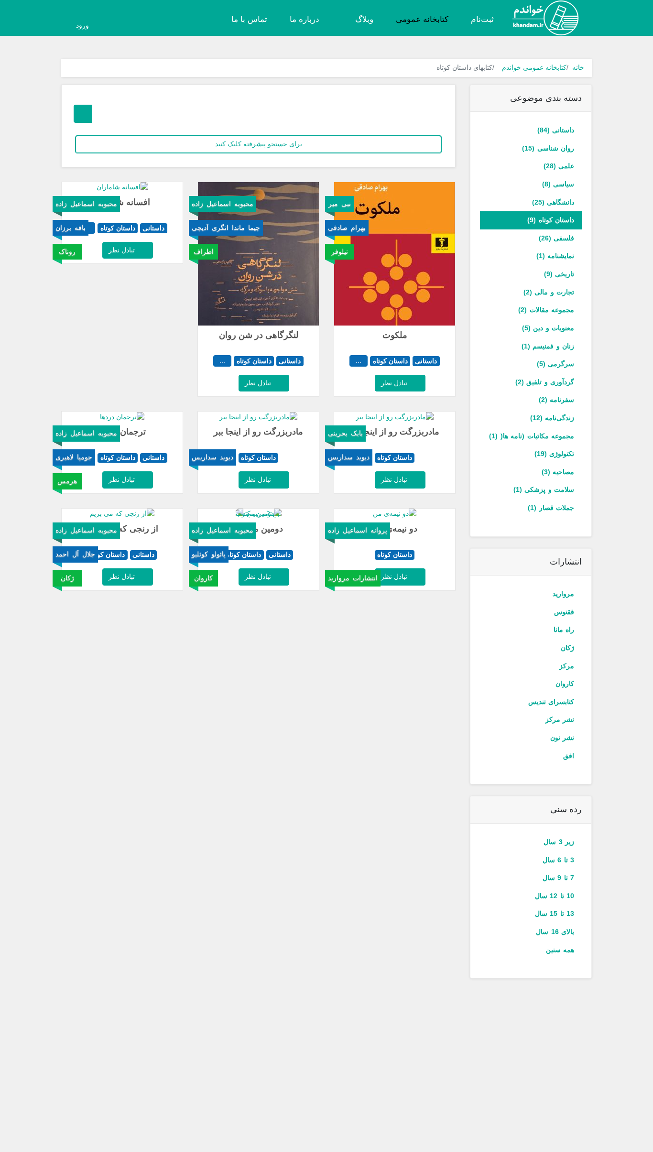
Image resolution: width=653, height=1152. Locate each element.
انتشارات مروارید (353, 578)
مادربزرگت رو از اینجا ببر (394, 431)
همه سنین (560, 950)
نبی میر (339, 203)
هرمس (67, 481)
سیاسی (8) (558, 184)
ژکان (567, 648)
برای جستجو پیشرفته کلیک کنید (258, 144)
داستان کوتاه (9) (550, 220)
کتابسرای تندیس (551, 702)
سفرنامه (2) (556, 399)
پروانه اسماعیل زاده (357, 530)
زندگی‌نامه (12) (552, 418)
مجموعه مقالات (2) (546, 310)
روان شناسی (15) (548, 148)
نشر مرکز (559, 719)
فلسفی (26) (556, 238)
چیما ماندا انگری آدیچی (226, 227)
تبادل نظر (395, 383)
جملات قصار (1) (551, 507)
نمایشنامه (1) (555, 256)
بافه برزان (70, 227)
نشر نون (562, 737)
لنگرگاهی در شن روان (258, 335)
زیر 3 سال (559, 842)
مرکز (566, 666)
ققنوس (564, 612)
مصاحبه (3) (558, 472)
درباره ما (304, 19)
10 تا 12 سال (554, 896)
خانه (578, 67)
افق (568, 756)
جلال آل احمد (75, 554)
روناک (67, 251)
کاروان (564, 683)
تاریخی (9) (559, 274)
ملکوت (394, 335)
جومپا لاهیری (73, 457)
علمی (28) (559, 166)
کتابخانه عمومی (422, 19)
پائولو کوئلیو (209, 554)
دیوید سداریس (349, 457)
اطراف (204, 251)
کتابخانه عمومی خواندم (534, 67)
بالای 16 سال (555, 931)
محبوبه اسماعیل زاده (222, 203)
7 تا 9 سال (558, 877)
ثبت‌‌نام (482, 19)
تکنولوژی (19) (554, 453)
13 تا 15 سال (554, 913)
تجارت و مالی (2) (548, 292)
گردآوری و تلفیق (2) (544, 382)
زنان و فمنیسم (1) (548, 346)
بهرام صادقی (347, 227)
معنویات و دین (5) (548, 328)
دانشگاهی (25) (553, 202)
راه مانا (564, 629)
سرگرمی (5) (555, 364)
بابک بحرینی (345, 433)
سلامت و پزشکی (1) (543, 489)
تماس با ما (249, 19)
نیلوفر (339, 251)
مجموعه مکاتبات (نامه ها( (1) (531, 436)
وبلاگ (363, 19)
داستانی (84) (555, 130)
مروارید (563, 594)
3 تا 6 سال (558, 860)
